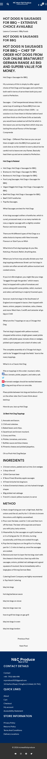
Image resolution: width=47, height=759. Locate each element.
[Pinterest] (3, 381)
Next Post (23, 646)
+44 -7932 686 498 (12, 676)
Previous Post (23, 638)
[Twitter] (3, 377)
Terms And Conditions (13, 730)
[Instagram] (21, 754)
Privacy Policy (9, 723)
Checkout (8, 703)
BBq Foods (23, 31)
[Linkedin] (3, 385)
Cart (5, 699)
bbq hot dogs (8, 587)
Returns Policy (10, 726)
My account (8, 707)
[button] (8, 4)
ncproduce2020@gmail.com (15, 680)
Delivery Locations (11, 734)
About (6, 696)
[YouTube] (15, 754)
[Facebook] (3, 373)
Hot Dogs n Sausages (23, 46)
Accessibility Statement (13, 711)
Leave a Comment (10, 31)
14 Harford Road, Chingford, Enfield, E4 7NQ (22, 684)
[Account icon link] (46, 4)
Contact (7, 673)
